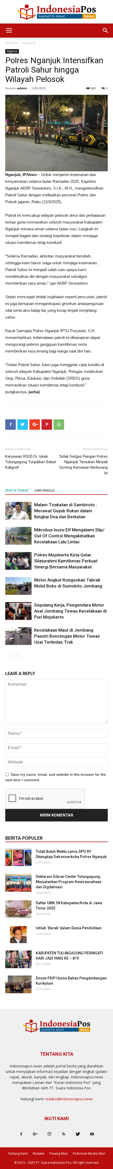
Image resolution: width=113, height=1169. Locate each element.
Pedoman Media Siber (89, 1153)
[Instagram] (49, 1134)
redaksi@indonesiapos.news (69, 1098)
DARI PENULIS (45, 490)
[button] (105, 31)
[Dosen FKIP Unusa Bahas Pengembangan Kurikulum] (18, 985)
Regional (29, 43)
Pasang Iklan (58, 1153)
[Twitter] (78, 1134)
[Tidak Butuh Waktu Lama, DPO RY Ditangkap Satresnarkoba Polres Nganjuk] (18, 858)
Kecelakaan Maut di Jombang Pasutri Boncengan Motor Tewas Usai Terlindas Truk (67, 636)
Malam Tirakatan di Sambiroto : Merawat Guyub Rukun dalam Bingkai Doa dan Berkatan (65, 510)
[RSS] (63, 1134)
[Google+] (35, 1134)
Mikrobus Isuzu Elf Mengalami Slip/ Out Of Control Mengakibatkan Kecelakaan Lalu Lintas (69, 535)
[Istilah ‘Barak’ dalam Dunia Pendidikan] (18, 934)
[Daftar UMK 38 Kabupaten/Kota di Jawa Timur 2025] (18, 909)
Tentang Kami (18, 1153)
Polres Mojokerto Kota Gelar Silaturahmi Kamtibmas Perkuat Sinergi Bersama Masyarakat (65, 560)
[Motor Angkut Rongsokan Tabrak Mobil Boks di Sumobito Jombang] (18, 586)
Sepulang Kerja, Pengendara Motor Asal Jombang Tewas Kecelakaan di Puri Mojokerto (70, 611)
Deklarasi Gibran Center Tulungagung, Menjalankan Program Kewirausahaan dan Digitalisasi (68, 881)
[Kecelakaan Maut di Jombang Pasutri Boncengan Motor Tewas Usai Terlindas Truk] (18, 636)
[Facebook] (21, 1134)
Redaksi (38, 1153)
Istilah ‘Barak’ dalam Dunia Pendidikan (68, 928)
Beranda (11, 43)
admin (22, 88)
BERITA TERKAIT (17, 490)
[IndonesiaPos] (56, 12)
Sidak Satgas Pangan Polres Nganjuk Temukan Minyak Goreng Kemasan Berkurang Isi (83, 464)
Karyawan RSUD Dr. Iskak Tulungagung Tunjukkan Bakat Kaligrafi (30, 462)
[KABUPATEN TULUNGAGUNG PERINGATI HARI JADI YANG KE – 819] (18, 959)
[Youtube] (92, 1134)
